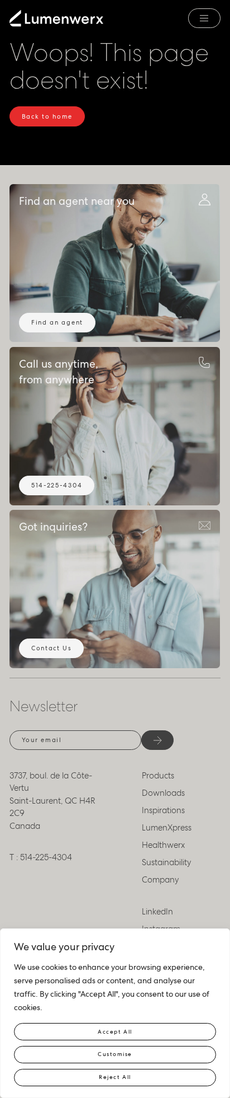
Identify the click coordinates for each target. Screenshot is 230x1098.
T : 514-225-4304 (40, 857)
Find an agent (57, 322)
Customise (115, 1054)
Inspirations (163, 810)
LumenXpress (166, 827)
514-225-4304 (56, 485)
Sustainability (166, 862)
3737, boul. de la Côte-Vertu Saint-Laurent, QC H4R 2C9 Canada (52, 801)
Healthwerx (163, 845)
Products (158, 775)
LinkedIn (157, 911)
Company (160, 879)
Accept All (115, 1031)
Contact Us (51, 648)
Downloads (163, 793)
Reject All (115, 1077)
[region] (115, 1013)
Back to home (47, 116)
